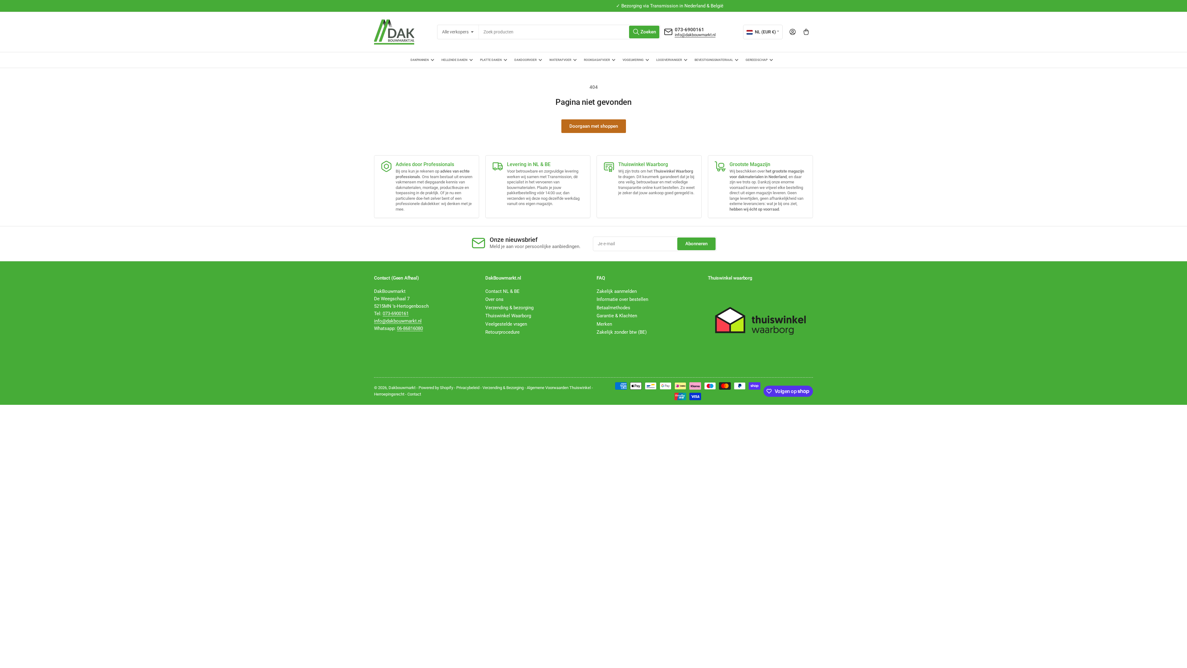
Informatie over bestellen (622, 299)
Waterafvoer (560, 60)
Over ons (494, 299)
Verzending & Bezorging (503, 387)
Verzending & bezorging (509, 307)
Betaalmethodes (613, 307)
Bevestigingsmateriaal (714, 60)
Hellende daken (454, 60)
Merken (604, 324)
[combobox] (569, 32)
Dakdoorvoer (525, 60)
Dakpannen (420, 60)
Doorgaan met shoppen (593, 126)
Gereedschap (757, 60)
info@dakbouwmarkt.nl (695, 34)
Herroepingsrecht (389, 394)
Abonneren (696, 243)
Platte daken (491, 60)
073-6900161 (689, 29)
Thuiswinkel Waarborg (508, 316)
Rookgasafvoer (597, 60)
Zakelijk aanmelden (617, 291)
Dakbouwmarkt (402, 387)
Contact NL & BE (502, 291)
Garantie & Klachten (617, 316)
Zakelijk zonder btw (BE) (622, 332)
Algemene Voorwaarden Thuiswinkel (559, 387)
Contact (414, 394)
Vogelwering (633, 60)
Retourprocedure (502, 332)
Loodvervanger (669, 60)
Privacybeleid (467, 387)
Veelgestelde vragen (506, 324)
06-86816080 (410, 328)
